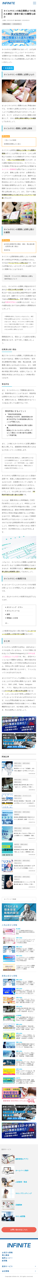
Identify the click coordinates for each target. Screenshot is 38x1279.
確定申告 (16, 844)
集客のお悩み (19, 955)
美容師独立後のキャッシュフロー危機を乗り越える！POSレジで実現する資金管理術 (24, 884)
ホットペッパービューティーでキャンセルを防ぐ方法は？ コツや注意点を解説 (25, 941)
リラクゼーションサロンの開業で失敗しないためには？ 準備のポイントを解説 (25, 967)
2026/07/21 (32, 822)
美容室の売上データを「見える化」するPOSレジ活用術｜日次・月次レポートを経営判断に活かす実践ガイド (25, 1064)
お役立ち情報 (7, 1252)
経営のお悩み (26, 763)
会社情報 (5, 1271)
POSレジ (25, 779)
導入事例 (18, 928)
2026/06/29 (32, 854)
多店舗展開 (18, 1015)
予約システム (17, 765)
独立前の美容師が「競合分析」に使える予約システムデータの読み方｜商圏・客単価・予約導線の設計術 (24, 803)
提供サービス (7, 1266)
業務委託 (16, 814)
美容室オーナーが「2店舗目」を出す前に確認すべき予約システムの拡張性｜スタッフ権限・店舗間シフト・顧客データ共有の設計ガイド (25, 951)
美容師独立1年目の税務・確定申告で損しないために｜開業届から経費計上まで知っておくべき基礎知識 (24, 852)
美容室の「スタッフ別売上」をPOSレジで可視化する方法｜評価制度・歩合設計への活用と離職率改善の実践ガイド (25, 1037)
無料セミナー (7, 1258)
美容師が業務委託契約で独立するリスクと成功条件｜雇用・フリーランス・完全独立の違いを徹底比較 (24, 819)
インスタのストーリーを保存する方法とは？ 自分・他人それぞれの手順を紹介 (25, 959)
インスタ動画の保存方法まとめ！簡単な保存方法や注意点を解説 (25, 932)
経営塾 (4, 1261)
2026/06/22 (32, 887)
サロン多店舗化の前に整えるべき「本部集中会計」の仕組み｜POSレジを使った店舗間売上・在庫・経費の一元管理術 (25, 1019)
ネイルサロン (17, 24)
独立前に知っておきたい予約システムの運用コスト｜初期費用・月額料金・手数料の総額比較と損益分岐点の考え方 (25, 1055)
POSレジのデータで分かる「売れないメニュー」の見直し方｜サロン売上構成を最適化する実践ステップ (25, 1073)
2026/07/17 (32, 838)
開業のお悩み (6, 24)
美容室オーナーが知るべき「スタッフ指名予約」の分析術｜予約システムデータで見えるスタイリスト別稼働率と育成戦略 (25, 993)
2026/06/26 (32, 870)
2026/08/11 (32, 789)
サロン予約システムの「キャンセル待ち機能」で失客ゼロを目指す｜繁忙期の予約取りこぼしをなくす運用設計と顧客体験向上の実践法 (25, 1002)
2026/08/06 (32, 806)
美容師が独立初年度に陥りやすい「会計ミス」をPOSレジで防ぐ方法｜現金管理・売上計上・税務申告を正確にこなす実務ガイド (25, 1011)
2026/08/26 (32, 773)
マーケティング (27, 795)
